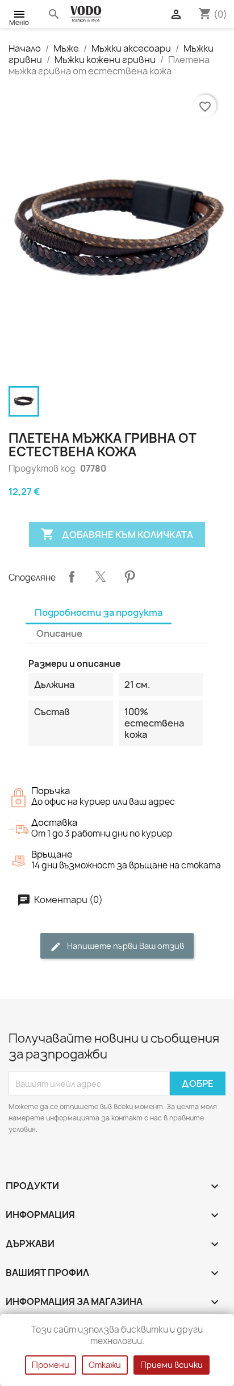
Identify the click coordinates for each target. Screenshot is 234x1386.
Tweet (100, 576)
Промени (50, 1364)
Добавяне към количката (117, 534)
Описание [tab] (59, 633)
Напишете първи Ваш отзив (124, 945)
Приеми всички (171, 1364)
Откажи (105, 1364)
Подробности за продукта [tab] (98, 612)
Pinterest (129, 576)
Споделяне (71, 576)
